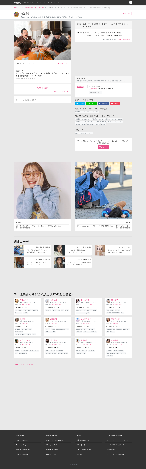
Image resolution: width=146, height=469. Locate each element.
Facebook (104, 103)
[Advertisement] (103, 59)
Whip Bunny (91, 329)
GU (59, 310)
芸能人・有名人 (47, 3)
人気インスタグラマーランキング (117, 440)
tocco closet (79, 313)
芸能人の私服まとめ (83, 440)
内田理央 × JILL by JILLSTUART (84, 121)
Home (78, 435)
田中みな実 (85, 300)
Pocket (115, 103)
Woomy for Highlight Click (54, 440)
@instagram (111, 449)
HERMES (109, 350)
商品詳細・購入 (95, 92)
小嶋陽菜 (114, 340)
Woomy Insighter (51, 435)
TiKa (84, 331)
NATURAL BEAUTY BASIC (23, 334)
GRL (62, 310)
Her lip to (123, 353)
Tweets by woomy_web (23, 364)
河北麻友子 (54, 319)
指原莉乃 (84, 340)
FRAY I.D (35, 310)
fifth (108, 331)
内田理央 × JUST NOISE (82, 112)
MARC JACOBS (34, 350)
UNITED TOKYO (63, 353)
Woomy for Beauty (22, 454)
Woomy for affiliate (22, 440)
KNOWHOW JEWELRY (113, 313)
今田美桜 (53, 300)
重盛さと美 (115, 319)
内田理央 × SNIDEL (97, 119)
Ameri (112, 310)
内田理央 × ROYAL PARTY (82, 119)
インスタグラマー (29, 3)
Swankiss (79, 331)
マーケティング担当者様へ (115, 454)
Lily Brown (18, 310)
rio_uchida (25, 17)
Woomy (17, 2)
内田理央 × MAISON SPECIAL (113, 119)
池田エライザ (25, 340)
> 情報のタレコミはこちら (61, 91)
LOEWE (54, 310)
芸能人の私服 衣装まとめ (28, 8)
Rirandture (110, 356)
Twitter (81, 103)
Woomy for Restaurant (23, 449)
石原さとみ (24, 300)
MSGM (53, 350)
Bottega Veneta (60, 329)
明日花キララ (86, 319)
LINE (92, 103)
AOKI (66, 310)
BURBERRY (24, 350)
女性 (72, 17)
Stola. (34, 334)
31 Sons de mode (118, 350)
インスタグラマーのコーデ (115, 445)
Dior (122, 313)
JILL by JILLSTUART (93, 124)
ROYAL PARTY (112, 121)
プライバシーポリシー (84, 449)
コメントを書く (43, 88)
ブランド (56, 3)
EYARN (112, 331)
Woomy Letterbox (52, 449)
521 (68, 329)
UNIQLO (48, 310)
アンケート (103, 147)
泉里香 (22, 319)
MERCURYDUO (80, 310)
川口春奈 (53, 340)
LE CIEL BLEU (27, 310)
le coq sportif (23, 353)
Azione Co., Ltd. (51, 454)
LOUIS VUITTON (81, 329)
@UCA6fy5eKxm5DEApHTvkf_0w (56, 17)
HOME (16, 8)
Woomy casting (21, 445)
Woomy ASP (20, 435)
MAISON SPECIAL (80, 124)
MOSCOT (119, 329)
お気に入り (127, 13)
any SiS (87, 313)
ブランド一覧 (81, 445)
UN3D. (25, 313)
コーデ (39, 3)
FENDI (47, 350)
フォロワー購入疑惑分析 (114, 435)
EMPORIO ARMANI (51, 353)
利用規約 (79, 454)
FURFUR (78, 353)
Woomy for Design (52, 445)
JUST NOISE (93, 89)
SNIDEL (120, 121)
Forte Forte (18, 313)
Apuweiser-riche (26, 329)
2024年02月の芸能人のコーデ (84, 133)
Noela (94, 310)
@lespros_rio (37, 17)
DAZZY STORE (92, 331)
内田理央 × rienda (101, 121)
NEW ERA (126, 329)
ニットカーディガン (95, 87)
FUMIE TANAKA (50, 331)
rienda (103, 124)
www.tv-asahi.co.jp (124, 39)
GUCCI (48, 329)
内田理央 (41, 8)
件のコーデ (26, 304)
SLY (108, 310)
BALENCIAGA (111, 329)
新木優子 (114, 300)
